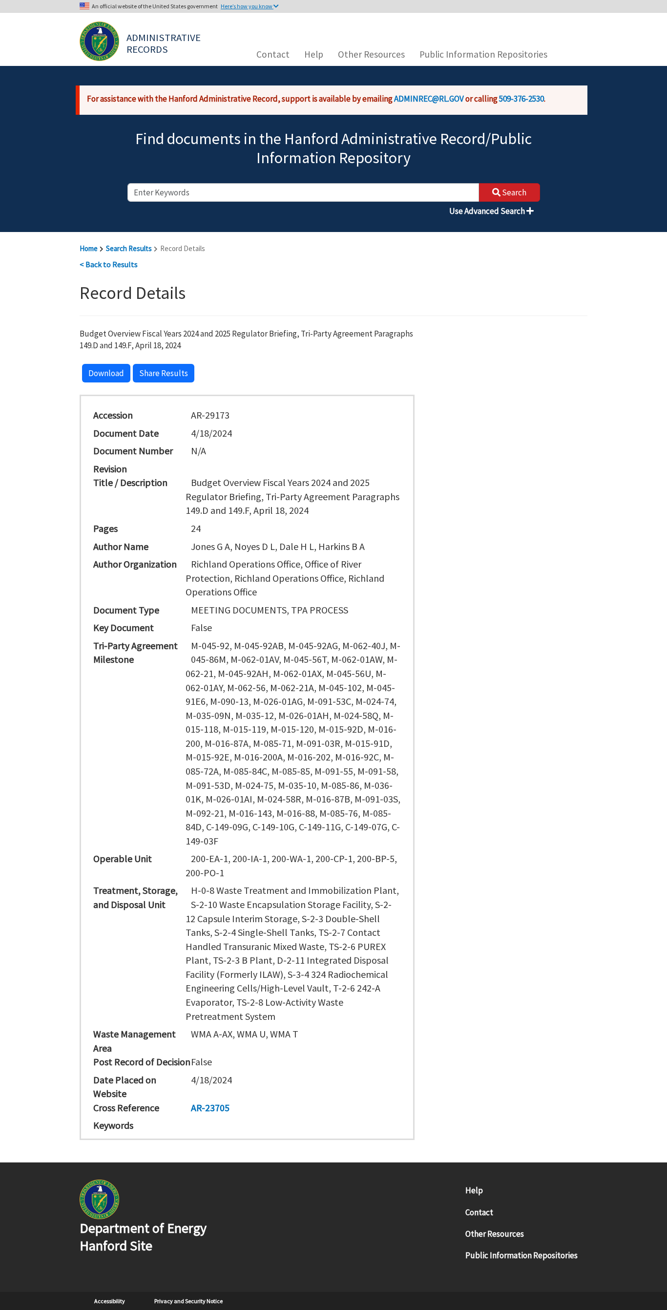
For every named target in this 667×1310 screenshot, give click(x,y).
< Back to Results (109, 264)
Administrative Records (164, 42)
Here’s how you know (247, 6)
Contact (273, 54)
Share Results (163, 373)
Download (106, 373)
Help (313, 54)
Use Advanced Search (487, 211)
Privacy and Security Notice (188, 1301)
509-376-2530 (521, 98)
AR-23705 (210, 1107)
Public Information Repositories (483, 54)
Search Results (129, 248)
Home (89, 248)
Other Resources (371, 54)
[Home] (99, 41)
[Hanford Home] (99, 1198)
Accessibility (109, 1301)
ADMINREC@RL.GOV (429, 98)
